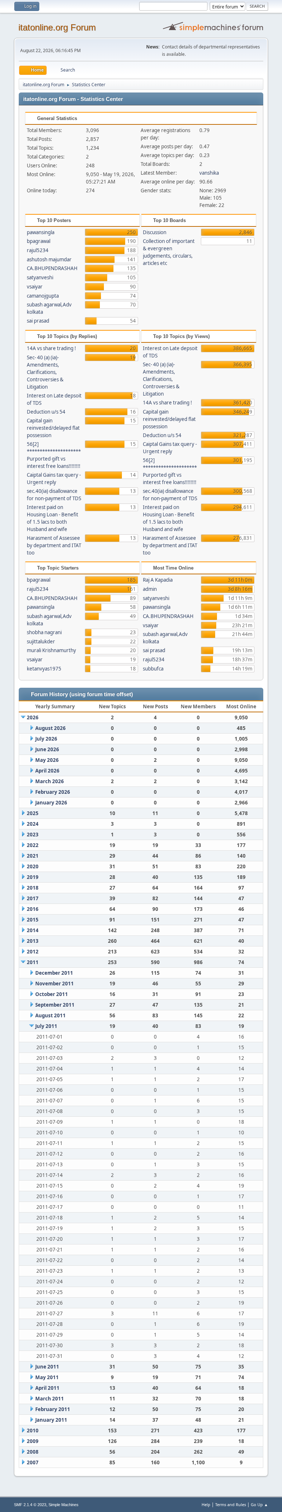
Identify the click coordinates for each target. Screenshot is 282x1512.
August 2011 (50, 1015)
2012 (33, 951)
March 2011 (49, 1398)
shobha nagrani (44, 632)
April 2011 (47, 1388)
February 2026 (52, 792)
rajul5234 (37, 250)
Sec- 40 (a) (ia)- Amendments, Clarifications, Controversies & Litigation (45, 372)
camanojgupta (43, 295)
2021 (33, 856)
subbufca (153, 668)
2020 (33, 866)
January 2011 (51, 1420)
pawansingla (40, 232)
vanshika (209, 173)
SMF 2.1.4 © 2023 (30, 1504)
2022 (33, 845)
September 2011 (55, 1005)
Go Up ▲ (259, 1504)
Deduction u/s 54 (46, 411)
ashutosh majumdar (49, 259)
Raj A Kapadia (158, 580)
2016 (33, 909)
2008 (33, 1452)
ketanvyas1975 (44, 668)
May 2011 (47, 1377)
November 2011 (54, 983)
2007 (33, 1462)
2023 (33, 834)
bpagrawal (38, 241)
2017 (33, 898)
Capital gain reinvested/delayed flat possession (53, 428)
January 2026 (51, 802)
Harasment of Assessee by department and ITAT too (54, 545)
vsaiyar (35, 286)
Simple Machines (63, 1504)
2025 (33, 813)
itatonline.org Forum (57, 27)
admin (150, 589)
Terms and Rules (230, 1504)
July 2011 (46, 1026)
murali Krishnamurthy (51, 650)
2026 (33, 717)
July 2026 (46, 738)
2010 (33, 1430)
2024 (33, 824)
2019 (33, 877)
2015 (33, 919)
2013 (33, 941)
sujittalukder (41, 641)
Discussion (154, 232)
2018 (33, 887)
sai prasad (38, 320)
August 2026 (50, 728)
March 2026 (49, 781)
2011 (33, 962)
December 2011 (54, 973)
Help (206, 1504)
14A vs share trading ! (51, 348)
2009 (33, 1441)
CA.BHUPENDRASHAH (52, 268)
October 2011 (51, 994)
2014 (33, 930)
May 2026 (47, 760)
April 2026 (47, 770)
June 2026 (47, 749)
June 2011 (47, 1366)
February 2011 (52, 1409)
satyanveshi (40, 277)
